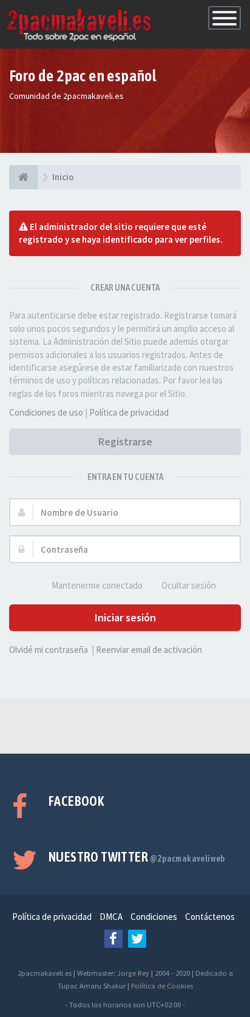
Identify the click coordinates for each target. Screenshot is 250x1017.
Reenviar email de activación (149, 649)
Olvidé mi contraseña (48, 649)
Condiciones (153, 916)
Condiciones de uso (46, 412)
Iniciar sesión (125, 617)
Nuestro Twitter (137, 857)
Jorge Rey (133, 973)
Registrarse (125, 441)
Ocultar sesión (188, 585)
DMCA (111, 916)
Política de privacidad (129, 412)
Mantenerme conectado (97, 585)
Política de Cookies (162, 985)
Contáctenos (210, 916)
